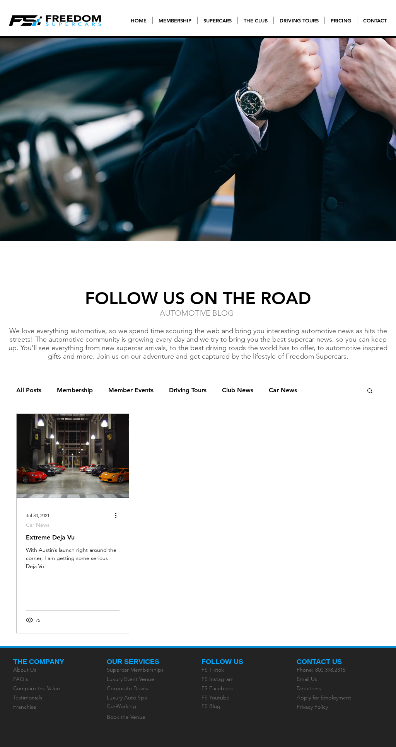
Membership (75, 390)
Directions (309, 688)
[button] (370, 391)
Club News (237, 390)
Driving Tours (188, 390)
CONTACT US (319, 661)
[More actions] (118, 515)
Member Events (131, 390)
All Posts (28, 390)
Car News (283, 390)
